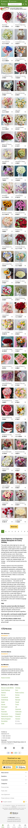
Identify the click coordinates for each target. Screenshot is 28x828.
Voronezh (17, 716)
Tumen (17, 704)
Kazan (3, 709)
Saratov (17, 697)
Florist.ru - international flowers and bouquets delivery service (14, 819)
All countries (18, 723)
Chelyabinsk (4, 697)
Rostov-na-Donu (19, 692)
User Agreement (5, 794)
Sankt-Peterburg (5, 690)
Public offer (4, 791)
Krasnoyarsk (4, 714)
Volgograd (18, 714)
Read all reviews (5, 677)
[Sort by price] (23, 4)
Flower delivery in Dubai (7, 798)
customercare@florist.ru (7, 744)
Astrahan (3, 692)
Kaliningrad (4, 707)
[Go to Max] (22, 747)
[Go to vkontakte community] (5, 747)
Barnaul (3, 695)
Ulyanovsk (18, 709)
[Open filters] (26, 4)
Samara (17, 695)
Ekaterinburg (4, 700)
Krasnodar (4, 711)
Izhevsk (3, 704)
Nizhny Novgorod (5, 719)
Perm (16, 690)
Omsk (2, 723)
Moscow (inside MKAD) (7, 688)
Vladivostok (18, 711)
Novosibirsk (4, 721)
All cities (17, 721)
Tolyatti (17, 702)
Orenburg (17, 688)
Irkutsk (3, 702)
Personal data (5, 787)
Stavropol (17, 700)
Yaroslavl (17, 719)
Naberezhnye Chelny (6, 716)
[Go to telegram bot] (13, 747)
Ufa (16, 707)
